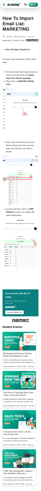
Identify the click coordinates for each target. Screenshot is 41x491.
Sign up (33, 4)
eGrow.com (9, 303)
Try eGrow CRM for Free (14, 312)
